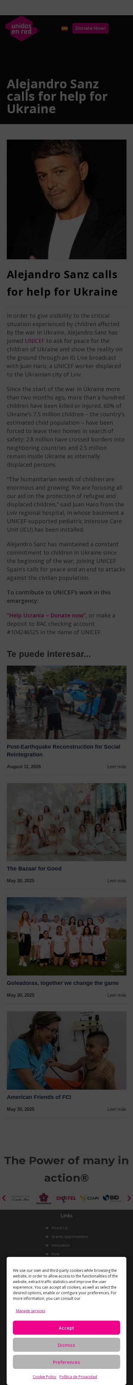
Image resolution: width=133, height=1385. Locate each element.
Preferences (66, 1362)
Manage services (30, 1310)
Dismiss (66, 1345)
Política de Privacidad (78, 1376)
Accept (66, 1328)
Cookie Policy (44, 1376)
